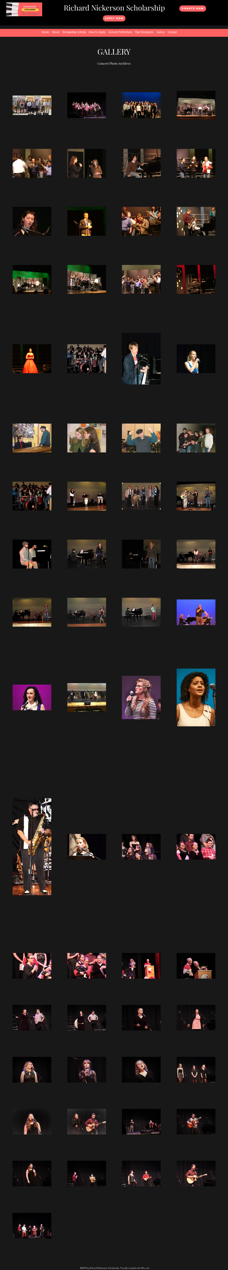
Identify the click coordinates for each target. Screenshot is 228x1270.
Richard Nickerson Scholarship (114, 7)
